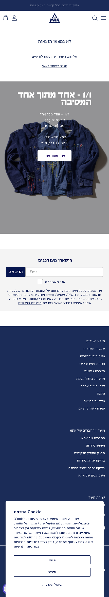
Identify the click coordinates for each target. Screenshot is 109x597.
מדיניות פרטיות (94, 401)
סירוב (52, 572)
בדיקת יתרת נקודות (91, 460)
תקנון (101, 393)
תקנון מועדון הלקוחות (89, 453)
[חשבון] (16, 18)
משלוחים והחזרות (92, 356)
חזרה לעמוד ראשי (54, 65)
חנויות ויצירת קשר (92, 363)
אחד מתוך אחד (54, 155)
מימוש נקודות (95, 445)
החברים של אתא (93, 438)
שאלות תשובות (94, 348)
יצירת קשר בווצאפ (92, 408)
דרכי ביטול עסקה (93, 386)
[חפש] (92, 18)
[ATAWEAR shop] (54, 18)
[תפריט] (103, 18)
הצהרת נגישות (94, 371)
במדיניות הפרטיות (26, 546)
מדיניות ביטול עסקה (90, 378)
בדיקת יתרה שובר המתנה (86, 468)
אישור (52, 559)
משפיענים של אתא (91, 475)
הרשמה (16, 272)
